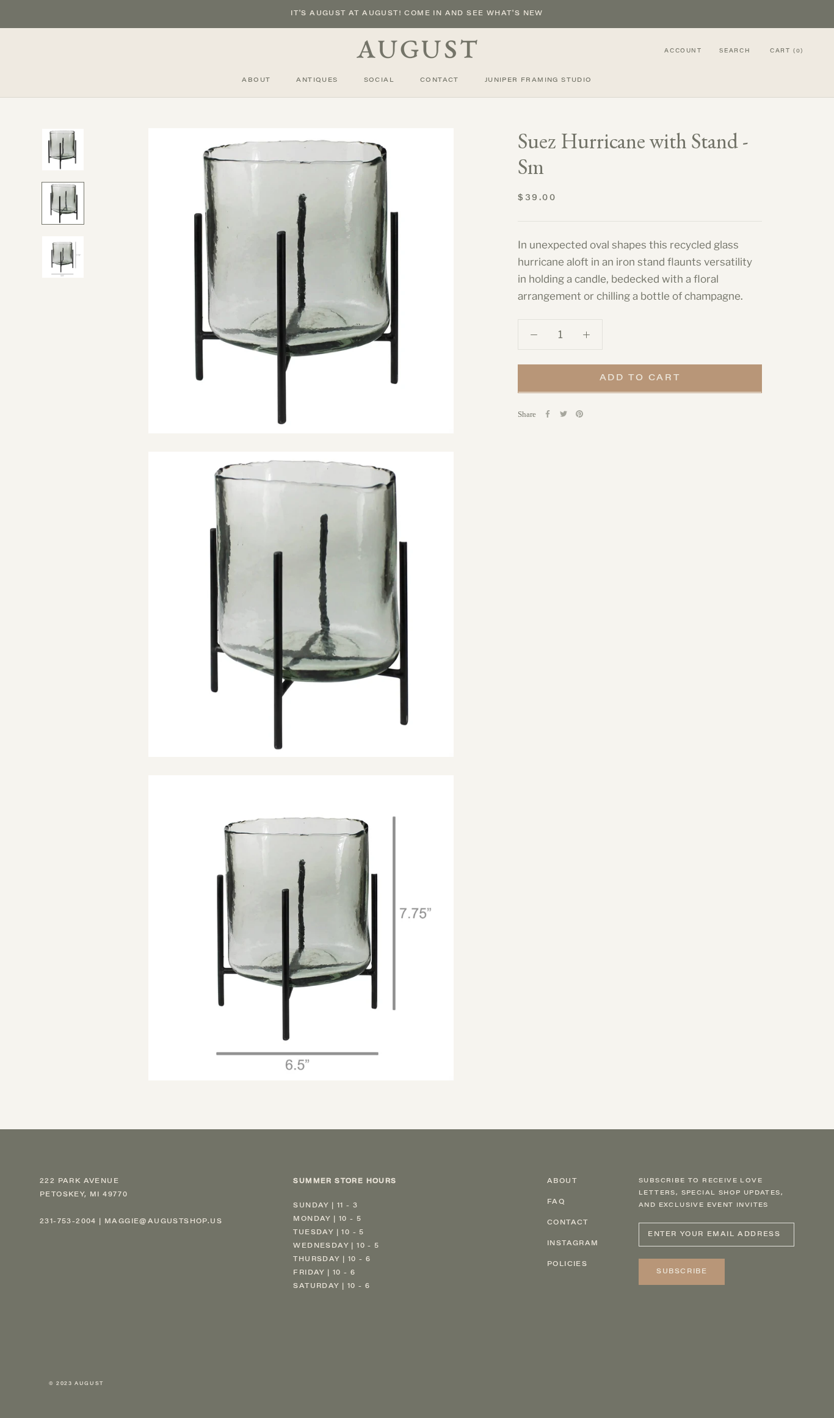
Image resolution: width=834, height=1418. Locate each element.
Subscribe (681, 1271)
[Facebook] (547, 414)
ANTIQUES (317, 81)
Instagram (573, 1243)
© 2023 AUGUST (76, 1383)
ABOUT (256, 81)
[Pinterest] (579, 414)
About (562, 1181)
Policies (567, 1264)
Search (735, 51)
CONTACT (439, 81)
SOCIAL (379, 81)
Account (683, 51)
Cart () (786, 51)
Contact (568, 1223)
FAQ (556, 1202)
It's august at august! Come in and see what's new (417, 13)
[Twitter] (563, 414)
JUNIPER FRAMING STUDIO (538, 81)
